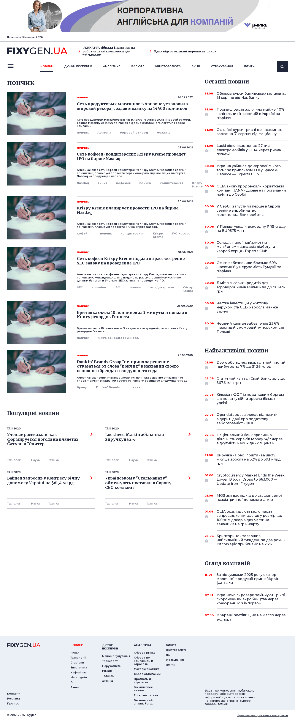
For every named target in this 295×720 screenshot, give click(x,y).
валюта (137, 66)
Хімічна (107, 680)
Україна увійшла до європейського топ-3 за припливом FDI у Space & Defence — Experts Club (249, 170)
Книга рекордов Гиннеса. (118, 338)
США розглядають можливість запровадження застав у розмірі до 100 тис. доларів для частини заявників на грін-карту (249, 517)
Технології (14, 460)
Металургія (78, 677)
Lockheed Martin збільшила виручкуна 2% (134, 437)
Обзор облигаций (147, 674)
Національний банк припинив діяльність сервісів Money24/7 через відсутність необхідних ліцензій (250, 439)
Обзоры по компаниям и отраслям (143, 661)
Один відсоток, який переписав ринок (185, 51)
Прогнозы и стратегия (142, 680)
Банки (74, 687)
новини (46, 66)
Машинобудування (116, 656)
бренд (82, 387)
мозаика (164, 132)
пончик (83, 132)
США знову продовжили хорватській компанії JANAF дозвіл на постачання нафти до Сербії (251, 190)
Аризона (104, 132)
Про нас (13, 703)
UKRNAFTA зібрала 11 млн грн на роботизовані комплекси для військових (108, 51)
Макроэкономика (146, 669)
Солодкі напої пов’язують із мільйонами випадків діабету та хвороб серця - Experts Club (246, 247)
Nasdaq (83, 183)
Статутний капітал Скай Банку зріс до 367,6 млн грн (251, 380)
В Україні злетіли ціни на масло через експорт (251, 617)
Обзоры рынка (144, 652)
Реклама (13, 698)
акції (196, 66)
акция (103, 183)
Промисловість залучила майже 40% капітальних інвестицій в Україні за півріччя (250, 113)
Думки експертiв (78, 66)
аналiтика (142, 645)
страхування (222, 66)
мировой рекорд (134, 132)
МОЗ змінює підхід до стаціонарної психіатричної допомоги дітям (249, 498)
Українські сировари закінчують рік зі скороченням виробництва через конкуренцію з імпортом (251, 599)
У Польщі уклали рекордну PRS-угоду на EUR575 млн (251, 229)
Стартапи (77, 662)
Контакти (14, 693)
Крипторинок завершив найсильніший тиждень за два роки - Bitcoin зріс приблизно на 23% (251, 540)
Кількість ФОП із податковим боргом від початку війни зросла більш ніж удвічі (250, 399)
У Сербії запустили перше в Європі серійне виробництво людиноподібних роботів (248, 210)
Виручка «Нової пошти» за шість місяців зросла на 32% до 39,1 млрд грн (249, 459)
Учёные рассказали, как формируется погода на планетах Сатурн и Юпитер (43, 439)
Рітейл (107, 671)
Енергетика (78, 667)
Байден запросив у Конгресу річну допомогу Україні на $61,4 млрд (43, 480)
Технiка (53, 460)
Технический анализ (143, 688)
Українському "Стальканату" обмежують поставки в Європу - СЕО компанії (140, 483)
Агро (74, 682)
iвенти (249, 66)
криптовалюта (168, 66)
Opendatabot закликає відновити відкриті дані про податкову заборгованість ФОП (247, 419)
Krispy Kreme (197, 184)
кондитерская (172, 183)
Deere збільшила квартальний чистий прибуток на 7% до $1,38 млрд (251, 364)
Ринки (74, 652)
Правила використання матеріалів (262, 715)
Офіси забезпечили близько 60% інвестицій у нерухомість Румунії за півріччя (249, 267)
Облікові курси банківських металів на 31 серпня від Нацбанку (251, 95)
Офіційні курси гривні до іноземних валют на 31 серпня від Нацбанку (249, 132)
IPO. (118, 287)
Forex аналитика (146, 695)
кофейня (123, 183)
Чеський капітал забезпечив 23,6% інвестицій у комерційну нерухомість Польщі (250, 327)
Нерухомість (111, 666)
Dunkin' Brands (108, 387)
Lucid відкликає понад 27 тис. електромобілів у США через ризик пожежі (249, 150)
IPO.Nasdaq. (181, 233)
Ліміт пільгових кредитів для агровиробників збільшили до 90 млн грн (251, 287)
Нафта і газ (78, 672)
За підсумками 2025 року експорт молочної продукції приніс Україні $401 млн (248, 579)
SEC (80, 287)
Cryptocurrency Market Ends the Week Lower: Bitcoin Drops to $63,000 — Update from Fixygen (251, 479)
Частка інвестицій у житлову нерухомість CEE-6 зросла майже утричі (247, 307)
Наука (35, 460)
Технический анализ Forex (143, 702)
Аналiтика (112, 66)
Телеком (108, 676)
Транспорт (110, 661)
